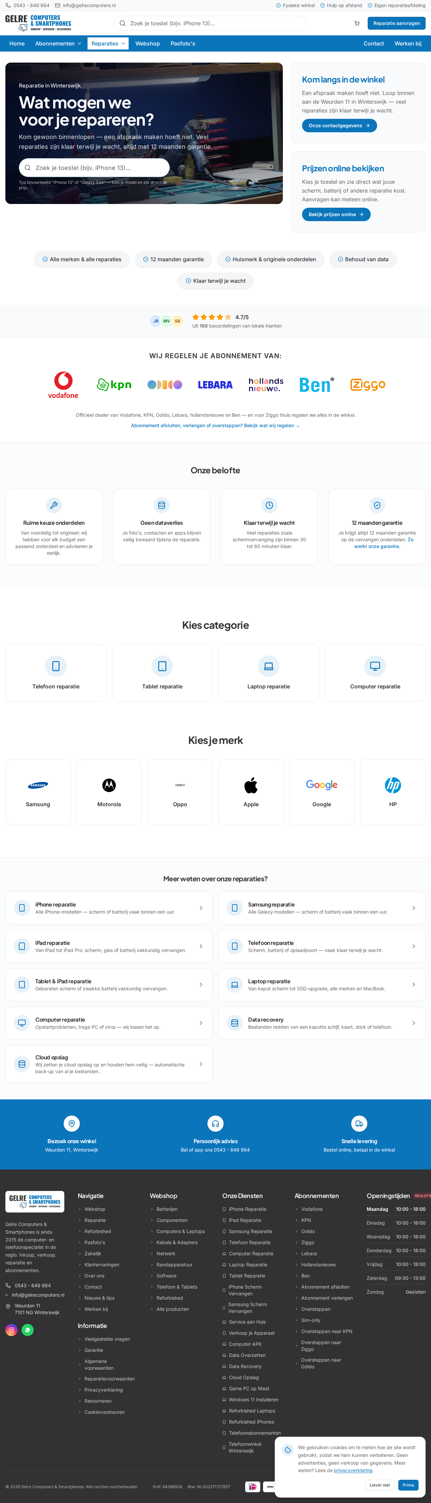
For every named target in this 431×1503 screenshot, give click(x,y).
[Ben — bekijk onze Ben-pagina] (317, 385)
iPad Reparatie (245, 1220)
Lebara (309, 1253)
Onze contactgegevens (335, 125)
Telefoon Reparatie (249, 1242)
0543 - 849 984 (33, 1285)
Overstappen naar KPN (327, 1331)
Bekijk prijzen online (332, 214)
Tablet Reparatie (247, 1275)
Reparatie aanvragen (396, 23)
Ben (305, 1275)
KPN (306, 1220)
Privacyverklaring (104, 1390)
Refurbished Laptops (252, 1410)
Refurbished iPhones (251, 1422)
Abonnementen (55, 43)
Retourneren (98, 1401)
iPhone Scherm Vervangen (245, 1290)
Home (17, 43)
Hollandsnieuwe (318, 1264)
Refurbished (98, 1231)
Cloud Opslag (244, 1377)
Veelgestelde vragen (107, 1339)
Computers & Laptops (181, 1231)
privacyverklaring (353, 1470)
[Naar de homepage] (34, 1201)
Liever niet (380, 1485)
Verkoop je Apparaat (252, 1333)
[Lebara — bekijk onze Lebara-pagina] (216, 385)
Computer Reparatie (251, 1253)
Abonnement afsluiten (325, 1287)
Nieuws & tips (99, 1298)
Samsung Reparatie (250, 1231)
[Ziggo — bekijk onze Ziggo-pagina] (368, 385)
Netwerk (166, 1253)
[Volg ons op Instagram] (11, 1330)
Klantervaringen (102, 1264)
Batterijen (167, 1209)
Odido (308, 1231)
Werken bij (408, 43)
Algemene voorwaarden (99, 1364)
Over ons (94, 1275)
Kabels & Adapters (177, 1242)
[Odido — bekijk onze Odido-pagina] (165, 385)
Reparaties (105, 43)
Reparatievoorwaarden (110, 1378)
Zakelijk (93, 1253)
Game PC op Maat (249, 1388)
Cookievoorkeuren (105, 1412)
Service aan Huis (247, 1322)
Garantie (94, 1350)
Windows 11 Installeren (253, 1399)
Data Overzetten (247, 1355)
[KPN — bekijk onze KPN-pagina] (114, 384)
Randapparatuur (175, 1264)
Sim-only (311, 1320)
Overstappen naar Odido (321, 1363)
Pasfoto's (183, 43)
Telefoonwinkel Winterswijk (245, 1447)
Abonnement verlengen (327, 1298)
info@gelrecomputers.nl (38, 1295)
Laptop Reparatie (248, 1264)
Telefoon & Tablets (177, 1287)
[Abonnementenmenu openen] (80, 43)
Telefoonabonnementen (255, 1433)
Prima (408, 1485)
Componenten (172, 1220)
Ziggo (307, 1242)
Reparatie (95, 1220)
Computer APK (245, 1344)
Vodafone (312, 1209)
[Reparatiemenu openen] (124, 43)
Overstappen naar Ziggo (321, 1345)
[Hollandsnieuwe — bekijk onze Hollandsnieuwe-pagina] (266, 385)
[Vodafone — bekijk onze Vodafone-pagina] (63, 385)
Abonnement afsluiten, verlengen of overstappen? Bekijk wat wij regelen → (215, 425)
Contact (374, 43)
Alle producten (173, 1309)
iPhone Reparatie (247, 1209)
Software (166, 1275)
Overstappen (315, 1309)
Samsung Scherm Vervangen (247, 1307)
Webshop (147, 43)
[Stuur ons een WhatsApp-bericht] (28, 1330)
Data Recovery (245, 1366)
